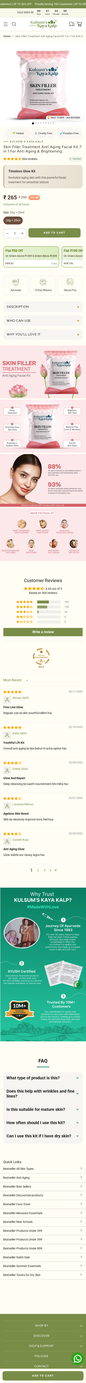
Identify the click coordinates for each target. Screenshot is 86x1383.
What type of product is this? (33, 1077)
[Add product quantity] (22, 233)
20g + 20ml (13, 220)
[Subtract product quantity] (7, 233)
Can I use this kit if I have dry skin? (38, 1135)
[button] (63, 118)
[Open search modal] (14, 24)
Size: (13, 212)
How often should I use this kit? (35, 1122)
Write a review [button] (43, 632)
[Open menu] (5, 24)
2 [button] (38, 870)
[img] (12, 692)
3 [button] (45, 870)
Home (6, 36)
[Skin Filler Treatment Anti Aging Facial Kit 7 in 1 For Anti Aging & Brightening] (43, 84)
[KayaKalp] (43, 24)
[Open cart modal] (79, 24)
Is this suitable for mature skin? (35, 1109)
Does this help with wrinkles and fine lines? (40, 1094)
